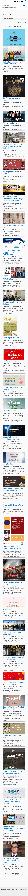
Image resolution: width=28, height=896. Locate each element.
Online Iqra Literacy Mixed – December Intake (13, 63)
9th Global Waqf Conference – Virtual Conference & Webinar (13, 802)
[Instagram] (19, 1)
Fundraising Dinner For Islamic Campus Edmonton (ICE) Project (13, 252)
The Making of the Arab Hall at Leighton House (13, 658)
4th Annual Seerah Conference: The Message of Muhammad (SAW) (13, 199)
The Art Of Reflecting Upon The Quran (13, 506)
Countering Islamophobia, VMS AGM (12, 633)
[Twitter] (17, 1)
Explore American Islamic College (12, 303)
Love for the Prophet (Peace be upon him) (13, 388)
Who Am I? (7, 609)
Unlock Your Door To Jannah (13, 682)
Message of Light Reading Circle (13, 226)
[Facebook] (15, 1)
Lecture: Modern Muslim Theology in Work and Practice (12, 860)
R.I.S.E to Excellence (11, 361)
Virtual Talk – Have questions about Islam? (12, 438)
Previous (8, 26)
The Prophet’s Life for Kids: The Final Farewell (13, 490)
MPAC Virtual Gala (10, 279)
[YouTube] (22, 1)
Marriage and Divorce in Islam (12, 173)
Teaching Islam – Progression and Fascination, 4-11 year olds (14, 829)
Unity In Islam (8, 464)
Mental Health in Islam (11, 123)
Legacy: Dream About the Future (12, 583)
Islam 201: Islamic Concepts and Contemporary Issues (13, 772)
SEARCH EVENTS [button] (9, 19)
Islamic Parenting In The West (12, 736)
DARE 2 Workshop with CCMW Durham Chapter (12, 547)
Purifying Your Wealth (11, 338)
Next (21, 26)
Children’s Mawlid (9, 411)
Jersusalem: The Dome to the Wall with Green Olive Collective (12, 146)
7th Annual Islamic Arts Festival (11, 99)
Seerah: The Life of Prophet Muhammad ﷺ (13, 708)
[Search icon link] (25, 1)
